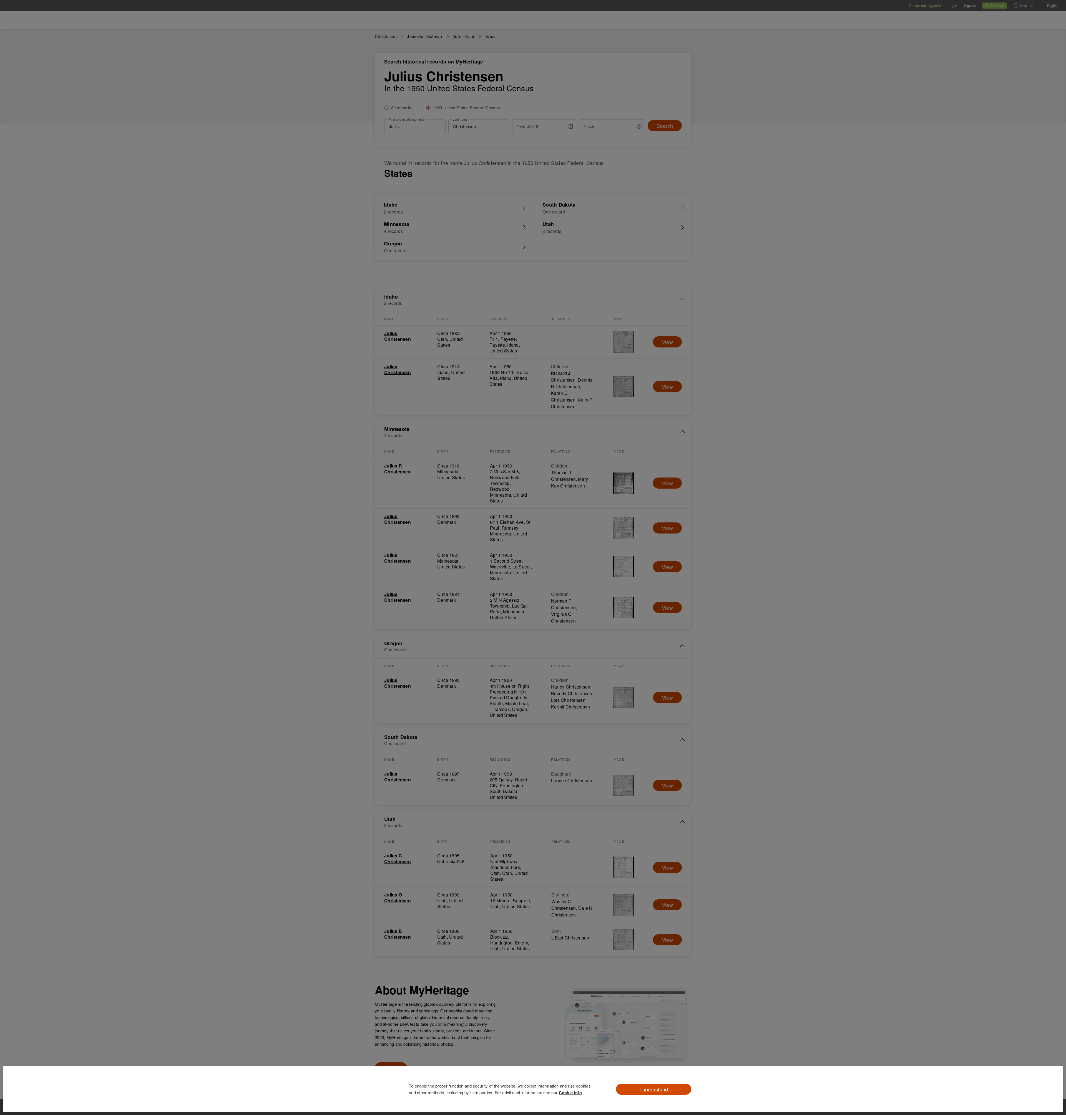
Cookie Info (570, 1092)
